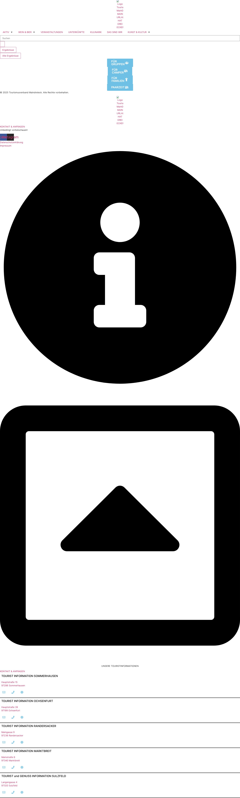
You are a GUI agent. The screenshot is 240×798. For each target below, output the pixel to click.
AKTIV (6, 32)
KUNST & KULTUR (137, 32)
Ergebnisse (8, 50)
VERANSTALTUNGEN (52, 32)
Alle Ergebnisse (10, 55)
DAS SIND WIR (114, 32)
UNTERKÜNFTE (76, 32)
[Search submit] (2, 44)
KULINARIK (96, 32)
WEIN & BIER (25, 32)
